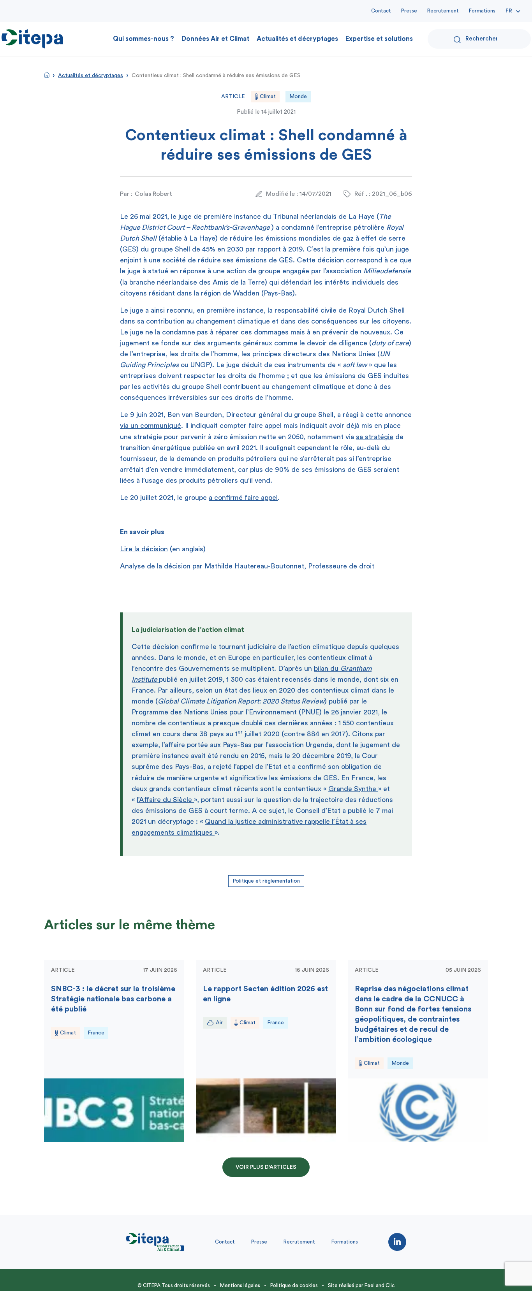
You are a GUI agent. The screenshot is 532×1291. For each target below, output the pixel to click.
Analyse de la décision (155, 566)
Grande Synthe (353, 788)
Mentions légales (240, 1285)
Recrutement (443, 10)
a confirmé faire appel (243, 497)
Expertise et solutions (379, 38)
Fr (509, 11)
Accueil (46, 75)
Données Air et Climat (215, 38)
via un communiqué (150, 425)
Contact (381, 10)
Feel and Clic (380, 1285)
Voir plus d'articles (266, 1167)
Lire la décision (144, 548)
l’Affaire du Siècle (165, 799)
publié (338, 701)
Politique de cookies (294, 1285)
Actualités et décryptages (297, 38)
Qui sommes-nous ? (143, 38)
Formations (482, 10)
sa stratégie (374, 436)
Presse (409, 10)
